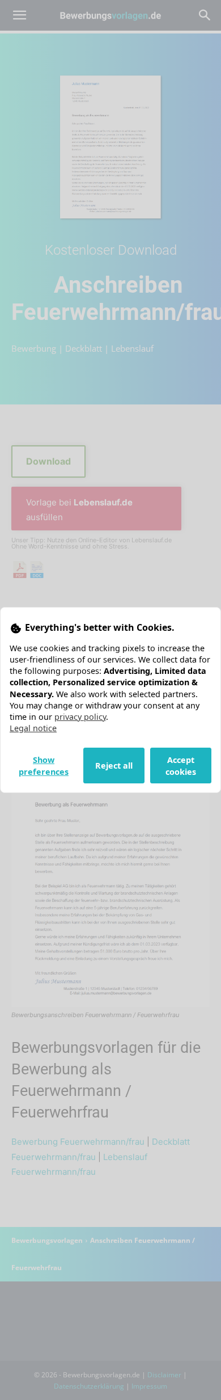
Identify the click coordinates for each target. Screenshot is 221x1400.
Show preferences (44, 765)
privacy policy (80, 716)
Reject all (114, 765)
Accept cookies (180, 765)
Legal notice (33, 728)
